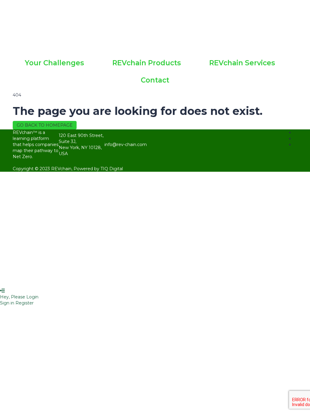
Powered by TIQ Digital (98, 168)
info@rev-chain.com (125, 144)
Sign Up (37, 278)
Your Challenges (54, 63)
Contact (155, 80)
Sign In (53, 278)
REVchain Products (146, 63)
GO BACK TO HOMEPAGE (45, 125)
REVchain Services (242, 63)
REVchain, (62, 168)
